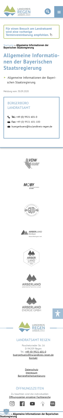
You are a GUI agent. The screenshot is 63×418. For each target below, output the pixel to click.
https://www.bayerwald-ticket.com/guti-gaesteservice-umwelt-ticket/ (31, 210)
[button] (6, 411)
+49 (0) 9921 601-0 (26, 116)
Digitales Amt (42, 403)
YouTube (32, 403)
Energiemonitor (52, 403)
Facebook (22, 403)
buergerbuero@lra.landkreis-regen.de (32, 126)
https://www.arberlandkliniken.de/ (31, 234)
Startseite (9, 45)
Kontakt (33, 358)
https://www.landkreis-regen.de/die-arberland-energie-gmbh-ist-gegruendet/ (31, 304)
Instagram (12, 403)
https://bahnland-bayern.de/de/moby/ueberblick (31, 186)
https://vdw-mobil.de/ (31, 163)
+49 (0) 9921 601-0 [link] (35, 351)
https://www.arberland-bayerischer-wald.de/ (31, 257)
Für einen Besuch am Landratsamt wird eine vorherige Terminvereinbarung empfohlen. (29, 32)
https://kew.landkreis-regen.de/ (31, 281)
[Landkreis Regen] (31, 327)
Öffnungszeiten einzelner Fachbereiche (30, 397)
